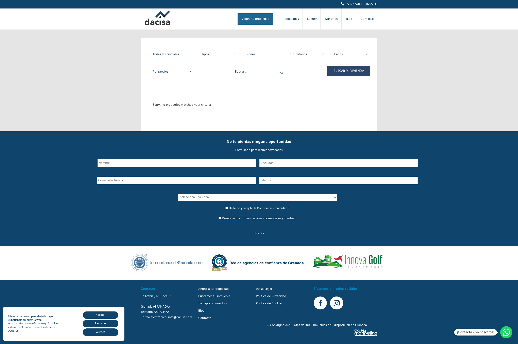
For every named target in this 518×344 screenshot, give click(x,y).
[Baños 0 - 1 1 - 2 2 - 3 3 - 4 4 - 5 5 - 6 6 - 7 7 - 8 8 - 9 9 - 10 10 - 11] (349, 54)
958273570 (352, 4)
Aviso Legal (264, 289)
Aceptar (100, 315)
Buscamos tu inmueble (214, 296)
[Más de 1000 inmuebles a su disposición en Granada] (157, 24)
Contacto (204, 318)
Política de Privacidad (272, 208)
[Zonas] (262, 54)
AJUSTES (13, 331)
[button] (506, 332)
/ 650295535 (368, 4)
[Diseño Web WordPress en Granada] (366, 332)
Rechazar (100, 323)
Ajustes (100, 332)
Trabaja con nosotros (213, 303)
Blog (201, 310)
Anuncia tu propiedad (213, 289)
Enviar (259, 233)
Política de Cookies (269, 303)
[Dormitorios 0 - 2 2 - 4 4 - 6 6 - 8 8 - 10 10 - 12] (305, 54)
